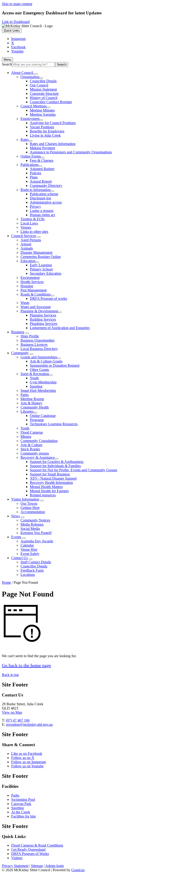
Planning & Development (39, 311)
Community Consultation (39, 441)
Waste (24, 303)
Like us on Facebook (26, 753)
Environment (30, 278)
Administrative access (46, 202)
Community (20, 353)
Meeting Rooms (32, 399)
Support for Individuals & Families (55, 466)
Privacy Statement (15, 866)
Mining (25, 437)
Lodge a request (41, 211)
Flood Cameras (31, 432)
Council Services (23, 236)
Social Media (30, 529)
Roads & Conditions (35, 294)
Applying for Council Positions (53, 123)
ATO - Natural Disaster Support (53, 478)
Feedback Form (32, 570)
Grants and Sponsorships (38, 357)
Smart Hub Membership (38, 390)
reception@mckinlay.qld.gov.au (29, 724)
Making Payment (42, 148)
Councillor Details (43, 81)
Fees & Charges (41, 160)
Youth (34, 378)
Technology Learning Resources (54, 424)
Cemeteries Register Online (40, 257)
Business (17, 332)
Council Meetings (33, 106)
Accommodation (32, 512)
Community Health (34, 407)
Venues (25, 227)
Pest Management (33, 290)
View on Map (12, 712)
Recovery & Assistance (37, 457)
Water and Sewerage (35, 307)
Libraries (27, 411)
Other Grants (39, 370)
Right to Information (35, 190)
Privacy (35, 206)
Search (7, 64)
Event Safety (29, 554)
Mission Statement (43, 89)
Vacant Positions (42, 127)
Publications (29, 165)
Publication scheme (44, 194)
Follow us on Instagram (28, 762)
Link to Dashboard (16, 22)
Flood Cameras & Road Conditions (37, 845)
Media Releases (32, 524)
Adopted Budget (42, 169)
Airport (25, 244)
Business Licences (34, 344)
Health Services (32, 282)
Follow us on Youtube (27, 766)
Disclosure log (40, 198)
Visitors (16, 858)
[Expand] (36, 74)
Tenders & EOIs (32, 219)
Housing (26, 286)
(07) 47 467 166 (18, 720)
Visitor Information (25, 499)
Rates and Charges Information (52, 144)
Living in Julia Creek (45, 135)
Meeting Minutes (42, 110)
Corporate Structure (44, 94)
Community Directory (46, 186)
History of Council (43, 98)
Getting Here (30, 508)
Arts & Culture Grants (46, 361)
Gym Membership (43, 382)
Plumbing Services (43, 324)
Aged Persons (30, 240)
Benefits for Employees (47, 131)
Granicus (78, 870)
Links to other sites (34, 232)
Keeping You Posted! (36, 533)
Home (6, 582)
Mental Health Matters (46, 487)
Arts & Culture (31, 445)
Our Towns (28, 503)
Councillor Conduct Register (51, 102)
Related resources (43, 495)
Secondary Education (45, 273)
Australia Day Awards (36, 541)
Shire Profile (29, 336)
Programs (37, 420)
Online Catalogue (43, 416)
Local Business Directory (39, 349)
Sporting (36, 386)
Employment (29, 119)
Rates (24, 140)
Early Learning (41, 265)
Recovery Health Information (51, 483)
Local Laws (29, 223)
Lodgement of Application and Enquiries (60, 328)
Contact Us (19, 558)
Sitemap (37, 866)
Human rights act (42, 215)
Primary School (41, 269)
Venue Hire (28, 549)
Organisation (29, 77)
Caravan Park (21, 804)
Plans (34, 177)
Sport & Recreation (34, 374)
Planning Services (43, 315)
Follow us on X (22, 758)
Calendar (27, 545)
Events (16, 537)
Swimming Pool (23, 799)
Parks (24, 395)
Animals (26, 248)
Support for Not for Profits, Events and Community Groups (73, 470)
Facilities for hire (23, 816)
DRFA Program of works (48, 298)
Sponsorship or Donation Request (54, 365)
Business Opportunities (37, 340)
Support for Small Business (50, 474)
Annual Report (41, 181)
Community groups (34, 453)
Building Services (43, 319)
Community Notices (35, 520)
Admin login (54, 866)
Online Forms (30, 156)
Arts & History (31, 403)
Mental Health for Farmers (49, 491)
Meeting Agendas (43, 114)
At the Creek (20, 812)
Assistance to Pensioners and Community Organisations (71, 152)
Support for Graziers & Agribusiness (56, 462)
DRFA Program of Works (30, 854)
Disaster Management (36, 252)
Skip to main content (17, 4)
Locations (27, 575)
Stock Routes (30, 449)
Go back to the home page (26, 665)
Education (27, 261)
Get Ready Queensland (28, 849)
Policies (35, 173)
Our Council (39, 85)
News (15, 516)
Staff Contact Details (35, 562)
